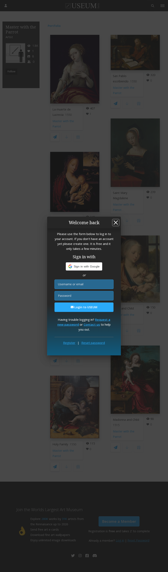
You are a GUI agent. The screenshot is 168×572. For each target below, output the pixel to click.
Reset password (93, 343)
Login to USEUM (85, 307)
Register (69, 343)
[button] (84, 266)
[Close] (116, 222)
